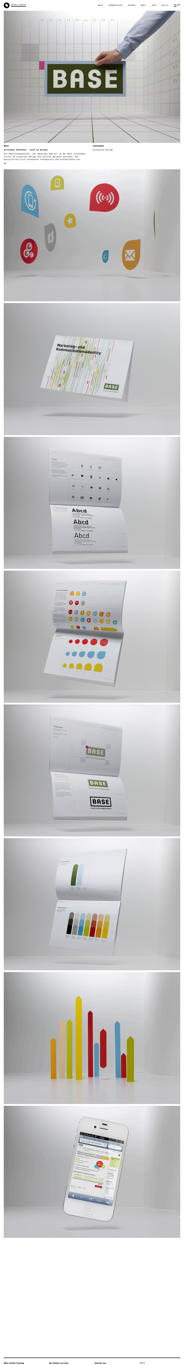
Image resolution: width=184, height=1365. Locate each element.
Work (100, 5)
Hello (165, 5)
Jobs (153, 5)
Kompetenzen (115, 5)
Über (143, 5)
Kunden (131, 5)
